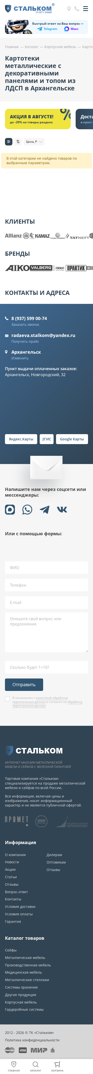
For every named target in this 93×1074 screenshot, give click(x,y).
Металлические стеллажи (27, 979)
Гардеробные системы (24, 1009)
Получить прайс (25, 341)
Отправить (24, 684)
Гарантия (13, 921)
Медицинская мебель (23, 972)
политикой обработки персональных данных (40, 700)
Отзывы (12, 884)
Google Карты (72, 439)
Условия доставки (20, 906)
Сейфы (11, 950)
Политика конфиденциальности (32, 1040)
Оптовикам (56, 862)
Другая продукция (20, 994)
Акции (10, 869)
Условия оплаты (19, 914)
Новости (12, 862)
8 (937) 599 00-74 (29, 318)
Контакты (13, 899)
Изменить (20, 358)
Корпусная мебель (21, 1002)
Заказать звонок (25, 324)
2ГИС (46, 439)
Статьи (11, 876)
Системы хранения (21, 987)
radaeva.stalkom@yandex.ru (43, 335)
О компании (15, 854)
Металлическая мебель (25, 957)
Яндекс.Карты (21, 439)
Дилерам (54, 854)
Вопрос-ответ (16, 891)
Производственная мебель (28, 965)
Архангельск (26, 352)
